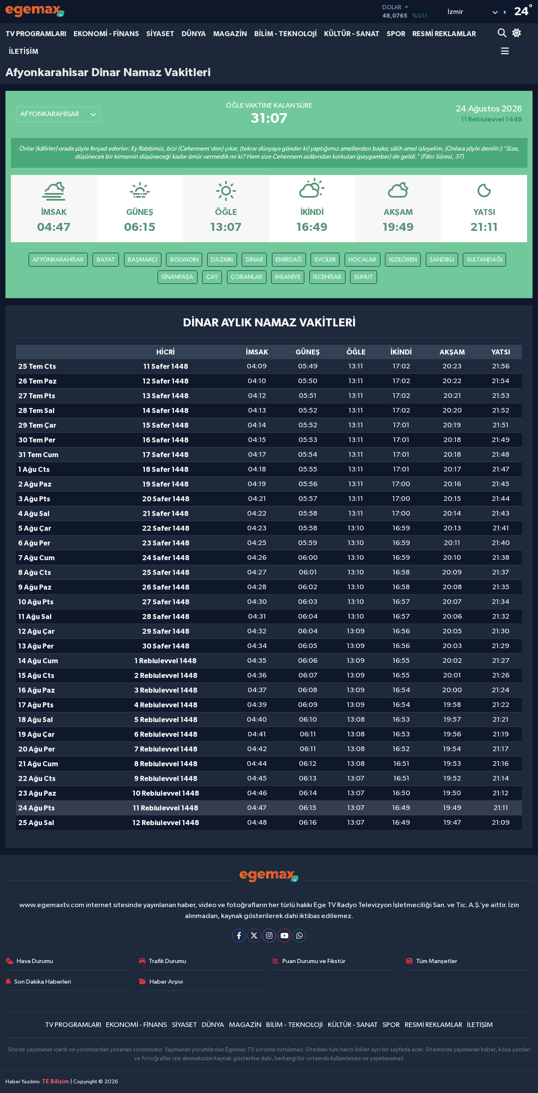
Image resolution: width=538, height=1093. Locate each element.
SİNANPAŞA (177, 277)
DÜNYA (194, 33)
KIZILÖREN (403, 260)
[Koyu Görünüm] (515, 34)
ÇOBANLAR (246, 277)
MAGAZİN (230, 33)
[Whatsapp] (299, 935)
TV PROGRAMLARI (35, 33)
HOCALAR (362, 260)
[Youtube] (284, 935)
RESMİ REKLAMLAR (444, 33)
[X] (254, 935)
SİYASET (160, 33)
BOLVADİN (184, 260)
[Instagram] (269, 935)
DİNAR (254, 260)
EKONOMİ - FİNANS (106, 33)
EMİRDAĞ (289, 260)
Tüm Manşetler (436, 961)
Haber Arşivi (166, 982)
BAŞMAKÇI (142, 260)
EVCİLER (325, 260)
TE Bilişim (55, 1082)
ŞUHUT (363, 277)
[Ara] (503, 34)
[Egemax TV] (34, 12)
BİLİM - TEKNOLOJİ (285, 33)
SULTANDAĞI (484, 260)
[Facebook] (239, 935)
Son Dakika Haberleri (42, 982)
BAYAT (106, 260)
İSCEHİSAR (327, 277)
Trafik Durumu (167, 961)
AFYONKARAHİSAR (58, 260)
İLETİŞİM (23, 51)
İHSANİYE (288, 277)
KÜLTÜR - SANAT (352, 33)
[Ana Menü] (503, 52)
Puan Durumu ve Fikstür (313, 961)
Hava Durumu (35, 961)
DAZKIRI (222, 260)
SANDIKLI (442, 260)
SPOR (396, 33)
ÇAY (212, 277)
